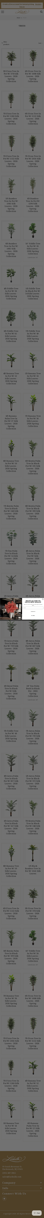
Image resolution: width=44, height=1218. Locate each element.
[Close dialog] (43, 599)
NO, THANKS (33, 615)
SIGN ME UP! (33, 611)
